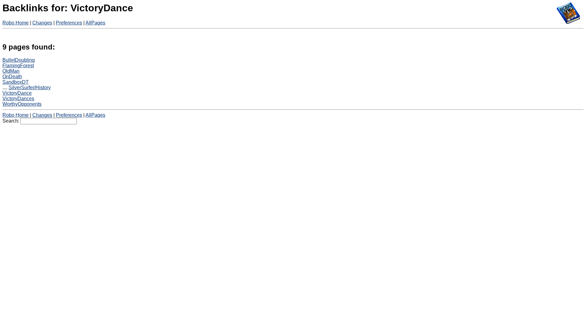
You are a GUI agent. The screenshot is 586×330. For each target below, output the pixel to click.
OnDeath (12, 76)
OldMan (11, 71)
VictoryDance (17, 93)
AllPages (95, 22)
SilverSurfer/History (30, 87)
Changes (42, 22)
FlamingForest (18, 65)
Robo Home (15, 22)
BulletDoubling (18, 60)
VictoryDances (18, 98)
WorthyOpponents (22, 104)
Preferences (69, 22)
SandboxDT (15, 82)
